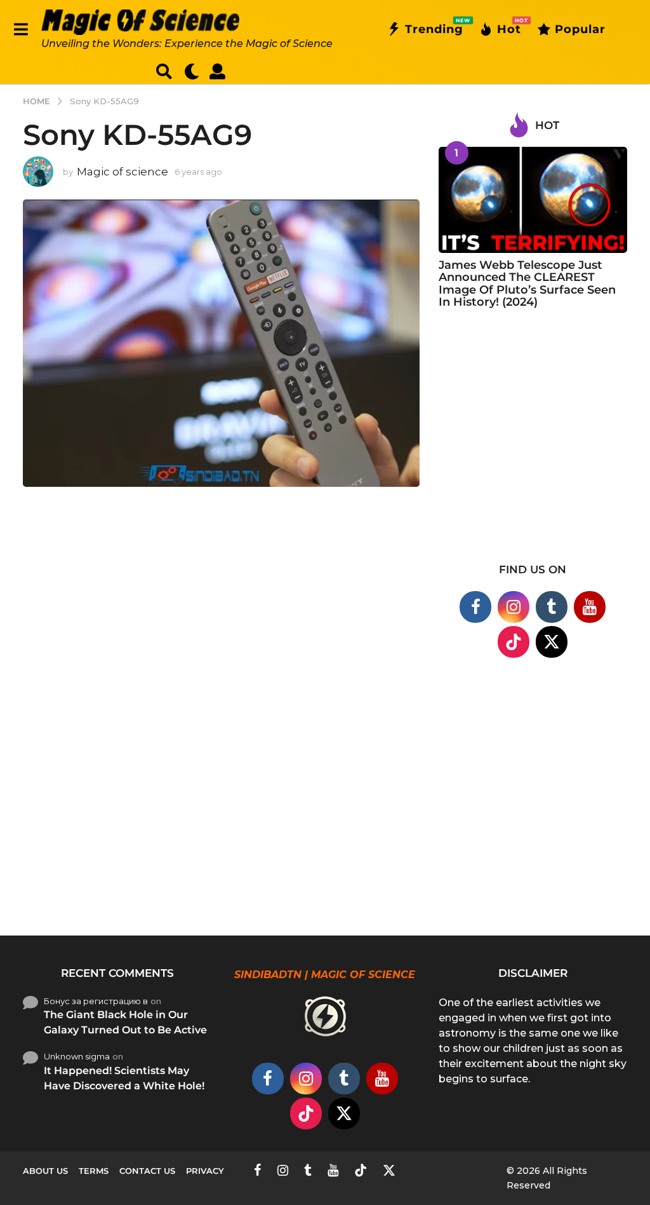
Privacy (205, 1171)
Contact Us (147, 1171)
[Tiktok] (513, 642)
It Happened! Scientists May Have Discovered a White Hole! (124, 1078)
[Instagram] (513, 607)
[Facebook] (475, 607)
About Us (45, 1171)
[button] (21, 29)
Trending (434, 26)
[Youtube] (590, 607)
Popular (580, 29)
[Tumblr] (551, 607)
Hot (509, 26)
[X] (551, 642)
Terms (94, 1171)
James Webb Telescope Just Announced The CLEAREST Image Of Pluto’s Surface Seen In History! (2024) (527, 283)
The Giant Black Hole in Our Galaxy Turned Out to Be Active (125, 1022)
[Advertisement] (533, 443)
